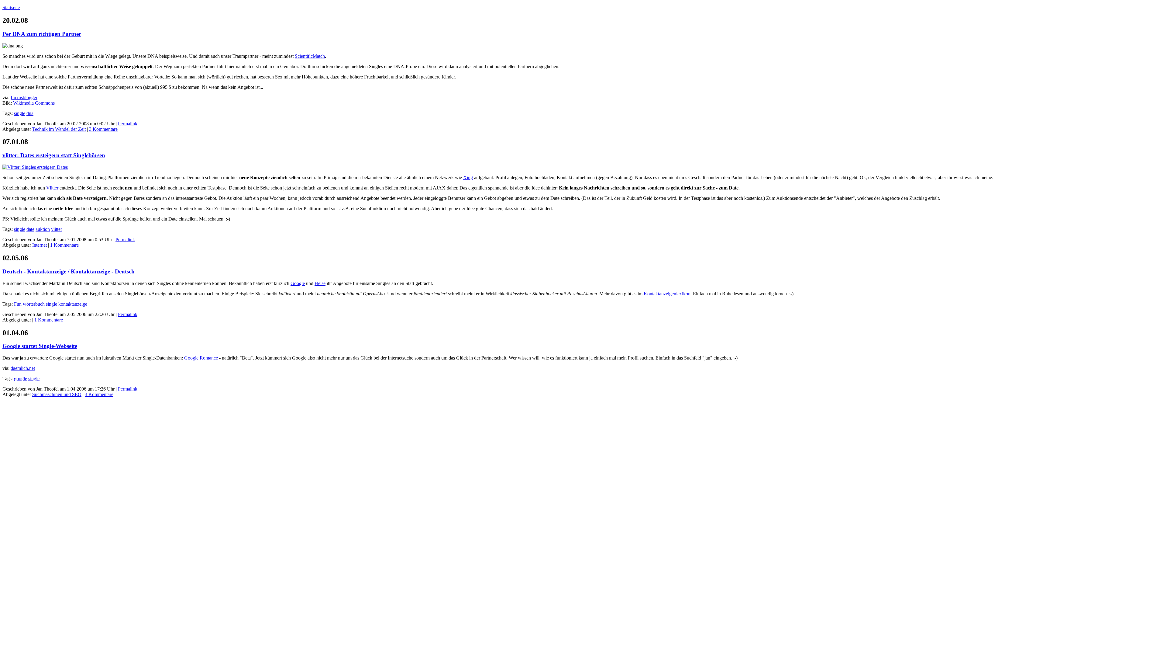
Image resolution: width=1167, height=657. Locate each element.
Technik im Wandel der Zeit (59, 129)
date (30, 229)
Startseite (11, 7)
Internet (39, 245)
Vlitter (52, 187)
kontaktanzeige (72, 304)
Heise (320, 283)
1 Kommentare (64, 245)
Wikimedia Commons (34, 103)
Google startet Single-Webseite (39, 346)
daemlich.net (23, 368)
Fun (18, 304)
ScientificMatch (310, 56)
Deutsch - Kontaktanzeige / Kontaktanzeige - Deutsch (68, 271)
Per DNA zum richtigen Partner (41, 34)
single (19, 113)
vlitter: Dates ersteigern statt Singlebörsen (53, 155)
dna (29, 113)
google (20, 378)
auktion (43, 229)
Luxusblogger (24, 97)
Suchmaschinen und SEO (56, 394)
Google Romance (201, 357)
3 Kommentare (103, 129)
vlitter (56, 229)
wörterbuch (34, 304)
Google (298, 283)
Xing (468, 177)
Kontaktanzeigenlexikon (667, 293)
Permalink (127, 123)
